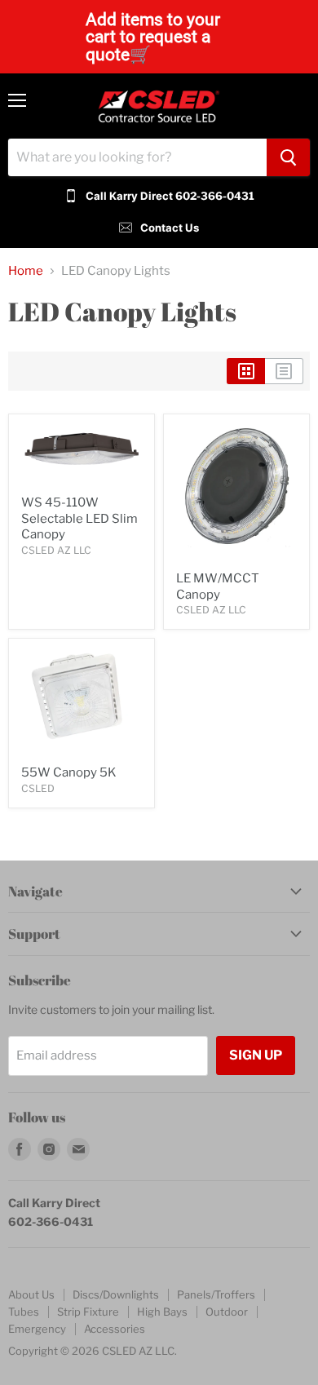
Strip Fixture (88, 1311)
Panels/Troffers (216, 1294)
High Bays (162, 1311)
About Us (31, 1294)
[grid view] (246, 371)
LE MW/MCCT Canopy (217, 586)
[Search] (288, 157)
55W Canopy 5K (69, 772)
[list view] (284, 371)
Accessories (114, 1328)
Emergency (37, 1328)
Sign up (255, 1055)
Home (25, 271)
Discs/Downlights (116, 1294)
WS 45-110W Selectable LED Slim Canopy (79, 518)
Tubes (23, 1311)
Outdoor (226, 1311)
